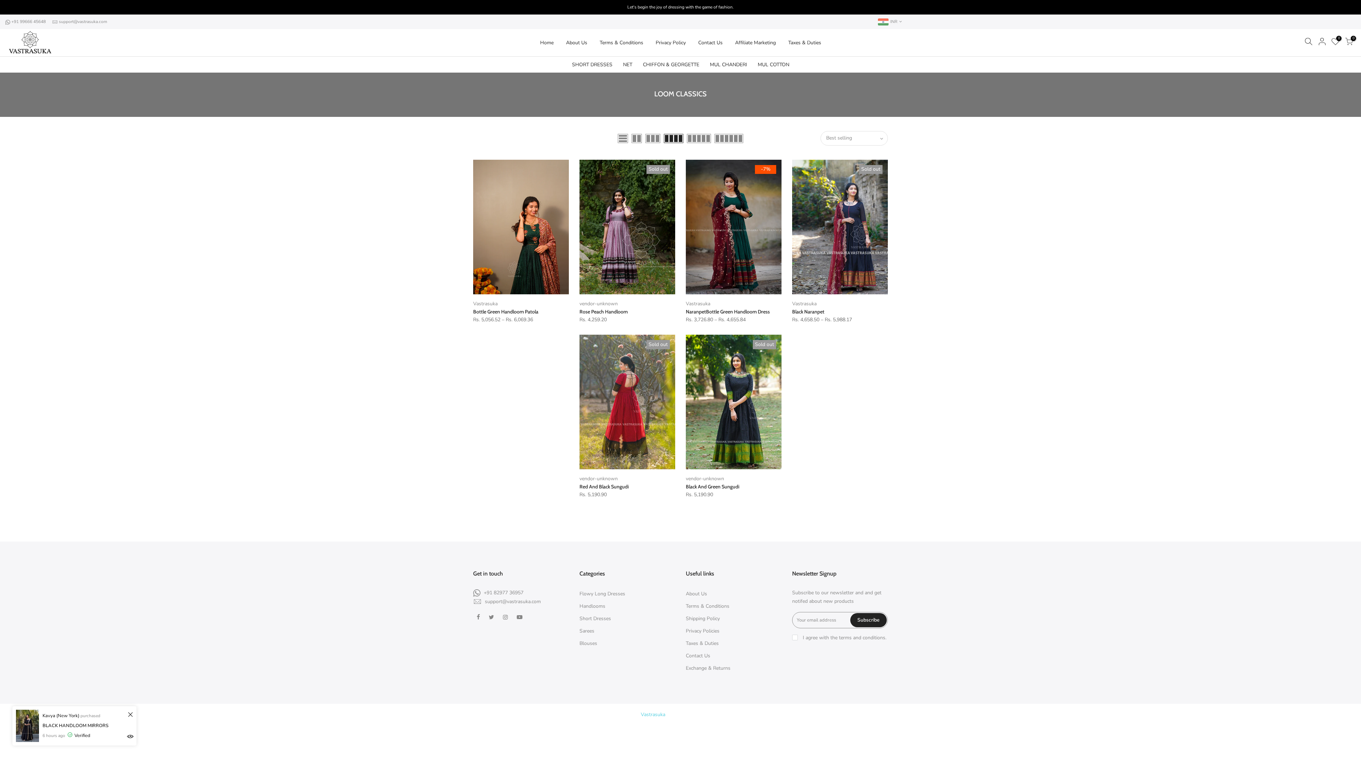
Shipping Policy (703, 618)
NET (627, 64)
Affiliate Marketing (755, 42)
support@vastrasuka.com (83, 21)
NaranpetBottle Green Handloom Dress (728, 311)
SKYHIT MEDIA (744, 714)
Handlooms (592, 606)
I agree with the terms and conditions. (843, 637)
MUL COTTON (773, 64)
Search (684, 727)
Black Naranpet (808, 311)
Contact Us (710, 42)
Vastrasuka (485, 303)
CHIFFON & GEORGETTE (671, 64)
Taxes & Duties (804, 42)
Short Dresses (595, 618)
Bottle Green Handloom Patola (505, 311)
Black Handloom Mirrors (75, 725)
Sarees (586, 631)
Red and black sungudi (604, 486)
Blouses (588, 643)
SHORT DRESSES (592, 64)
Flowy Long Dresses (602, 593)
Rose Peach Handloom (603, 311)
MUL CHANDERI (728, 64)
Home (547, 42)
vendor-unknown (598, 303)
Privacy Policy (671, 42)
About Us (576, 42)
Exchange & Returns (708, 668)
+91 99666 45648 (29, 21)
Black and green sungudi (712, 486)
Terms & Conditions (621, 42)
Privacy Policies (702, 631)
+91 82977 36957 (503, 592)
